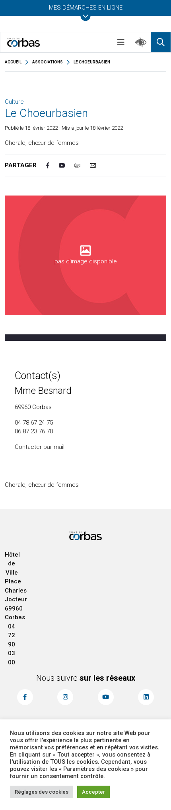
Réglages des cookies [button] (41, 792)
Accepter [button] (93, 792)
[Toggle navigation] (121, 42)
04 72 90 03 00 (11, 644)
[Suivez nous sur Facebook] (25, 697)
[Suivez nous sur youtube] (106, 697)
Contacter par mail (39, 446)
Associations (47, 62)
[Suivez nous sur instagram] (65, 697)
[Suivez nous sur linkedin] (146, 697)
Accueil (13, 62)
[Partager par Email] (97, 165)
